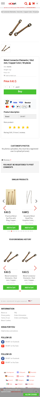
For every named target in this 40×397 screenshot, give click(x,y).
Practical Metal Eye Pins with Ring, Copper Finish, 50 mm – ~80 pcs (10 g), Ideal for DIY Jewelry (11, 218)
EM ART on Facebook (12, 342)
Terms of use (5, 318)
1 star (10, 127)
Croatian (32, 376)
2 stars (14, 127)
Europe (31, 380)
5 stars (27, 127)
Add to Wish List (11, 75)
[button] (8, 231)
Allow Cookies (31, 394)
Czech (11, 380)
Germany (11, 376)
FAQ (15, 313)
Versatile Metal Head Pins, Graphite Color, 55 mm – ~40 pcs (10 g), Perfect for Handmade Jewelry (29, 218)
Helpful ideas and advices (9, 331)
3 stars (19, 127)
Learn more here (16, 392)
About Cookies (6, 320)
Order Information (20, 315)
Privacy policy (5, 315)
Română (33, 372)
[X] (2, 390)
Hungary (21, 380)
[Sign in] (30, 3)
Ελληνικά (22, 372)
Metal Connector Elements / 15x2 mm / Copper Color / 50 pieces (11, 278)
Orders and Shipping (21, 318)
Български (10, 372)
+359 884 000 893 (31, 7)
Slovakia (30, 384)
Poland (20, 384)
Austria (21, 376)
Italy (10, 384)
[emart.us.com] (11, 4)
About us (4, 313)
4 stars (23, 127)
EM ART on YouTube (12, 346)
